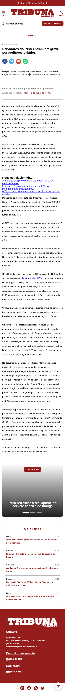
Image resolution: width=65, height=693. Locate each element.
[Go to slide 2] (32, 512)
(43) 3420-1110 (15, 672)
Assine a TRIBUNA (52, 23)
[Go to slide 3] (39, 512)
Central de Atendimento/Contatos (33, 3)
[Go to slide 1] (26, 512)
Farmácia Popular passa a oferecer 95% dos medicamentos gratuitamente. (26, 187)
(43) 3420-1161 (15, 659)
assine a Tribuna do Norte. (37, 93)
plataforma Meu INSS (31, 278)
